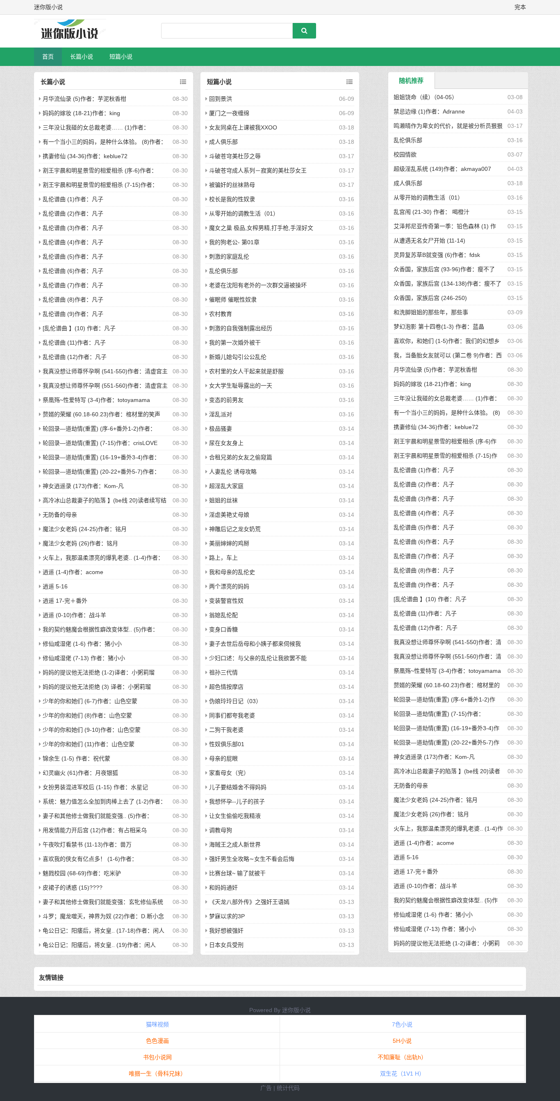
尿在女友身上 (226, 443)
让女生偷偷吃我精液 (235, 816)
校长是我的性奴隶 (232, 199)
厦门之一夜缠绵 (229, 113)
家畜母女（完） (229, 773)
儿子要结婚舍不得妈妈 (237, 787)
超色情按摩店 (226, 686)
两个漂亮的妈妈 (229, 586)
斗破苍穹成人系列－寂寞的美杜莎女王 (258, 170)
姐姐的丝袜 (223, 500)
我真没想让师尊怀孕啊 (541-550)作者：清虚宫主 (105, 371)
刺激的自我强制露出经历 (240, 328)
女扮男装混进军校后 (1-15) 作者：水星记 (95, 787)
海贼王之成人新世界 (235, 844)
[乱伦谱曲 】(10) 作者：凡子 (79, 328)
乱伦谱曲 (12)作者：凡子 (75, 357)
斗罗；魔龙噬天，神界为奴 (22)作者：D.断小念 (103, 916)
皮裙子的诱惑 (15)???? (72, 887)
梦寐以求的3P (227, 916)
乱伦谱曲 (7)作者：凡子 (73, 285)
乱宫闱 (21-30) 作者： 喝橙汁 (431, 212)
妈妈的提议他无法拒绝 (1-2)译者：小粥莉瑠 (99, 672)
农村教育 (220, 314)
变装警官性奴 (226, 600)
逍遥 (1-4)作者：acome (73, 572)
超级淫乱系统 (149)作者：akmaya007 (442, 169)
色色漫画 (157, 1040)
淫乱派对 (220, 414)
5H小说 (402, 1040)
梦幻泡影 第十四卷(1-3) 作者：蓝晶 (439, 326)
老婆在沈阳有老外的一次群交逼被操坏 (258, 285)
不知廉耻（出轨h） (402, 1057)
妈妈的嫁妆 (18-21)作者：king (81, 113)
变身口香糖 (223, 629)
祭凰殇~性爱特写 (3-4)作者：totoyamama (96, 400)
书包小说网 (157, 1057)
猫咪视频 (157, 1024)
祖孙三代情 (223, 672)
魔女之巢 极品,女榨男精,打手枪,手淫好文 (261, 228)
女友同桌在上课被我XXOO (243, 127)
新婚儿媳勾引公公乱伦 (237, 357)
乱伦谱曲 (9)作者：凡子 (73, 314)
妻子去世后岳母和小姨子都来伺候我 (255, 643)
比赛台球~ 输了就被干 (237, 873)
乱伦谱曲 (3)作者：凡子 (73, 228)
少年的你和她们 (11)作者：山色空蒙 (88, 744)
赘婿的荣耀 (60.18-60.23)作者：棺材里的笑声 (101, 414)
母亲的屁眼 (223, 758)
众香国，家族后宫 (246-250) (430, 298)
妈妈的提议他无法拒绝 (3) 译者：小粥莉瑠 (97, 686)
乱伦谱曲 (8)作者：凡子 (73, 299)
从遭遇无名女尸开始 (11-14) (429, 240)
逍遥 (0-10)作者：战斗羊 (74, 615)
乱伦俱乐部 (223, 271)
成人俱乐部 (223, 141)
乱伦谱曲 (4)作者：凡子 (73, 242)
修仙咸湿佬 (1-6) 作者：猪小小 (82, 643)
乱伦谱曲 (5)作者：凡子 (73, 256)
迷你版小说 (296, 1010)
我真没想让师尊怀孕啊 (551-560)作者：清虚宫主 (105, 385)
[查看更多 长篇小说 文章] (183, 82)
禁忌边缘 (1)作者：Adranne (429, 111)
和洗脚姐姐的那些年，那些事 (431, 312)
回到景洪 (220, 98)
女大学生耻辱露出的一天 (240, 385)
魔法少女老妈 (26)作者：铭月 (80, 543)
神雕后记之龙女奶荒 (235, 529)
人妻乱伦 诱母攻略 (233, 471)
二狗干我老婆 (226, 729)
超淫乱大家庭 (226, 486)
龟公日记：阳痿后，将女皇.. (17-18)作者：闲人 (103, 930)
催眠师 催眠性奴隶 (233, 299)
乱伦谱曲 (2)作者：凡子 (73, 213)
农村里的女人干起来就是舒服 (246, 371)
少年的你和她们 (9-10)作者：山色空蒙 (92, 729)
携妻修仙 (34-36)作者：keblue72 (85, 156)
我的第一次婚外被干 (235, 342)
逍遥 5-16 (55, 586)
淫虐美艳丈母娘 (229, 514)
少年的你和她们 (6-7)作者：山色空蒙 (90, 701)
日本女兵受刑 (226, 945)
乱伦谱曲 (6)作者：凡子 (73, 271)
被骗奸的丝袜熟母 (232, 185)
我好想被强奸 (226, 930)
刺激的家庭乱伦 (229, 256)
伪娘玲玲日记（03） (235, 701)
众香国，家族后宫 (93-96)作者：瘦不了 (444, 269)
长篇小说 (81, 56)
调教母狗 (220, 830)
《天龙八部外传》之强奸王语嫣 (249, 902)
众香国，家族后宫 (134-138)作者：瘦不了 (447, 283)
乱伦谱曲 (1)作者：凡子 (73, 199)
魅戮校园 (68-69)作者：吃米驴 (82, 873)
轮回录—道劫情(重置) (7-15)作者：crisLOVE (100, 443)
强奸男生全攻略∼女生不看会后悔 (251, 859)
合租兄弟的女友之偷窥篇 (240, 457)
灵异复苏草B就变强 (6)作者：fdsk (437, 255)
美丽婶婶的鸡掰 (229, 543)
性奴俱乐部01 (226, 744)
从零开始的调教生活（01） (244, 213)
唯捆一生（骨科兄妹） (157, 1073)
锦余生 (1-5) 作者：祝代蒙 (76, 758)
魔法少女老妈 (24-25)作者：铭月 (85, 529)
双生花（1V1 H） (402, 1073)
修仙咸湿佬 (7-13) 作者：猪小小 (84, 658)
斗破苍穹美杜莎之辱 (235, 156)
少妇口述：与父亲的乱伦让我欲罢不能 (258, 658)
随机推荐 (411, 80)
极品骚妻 (220, 428)
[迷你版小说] (77, 31)
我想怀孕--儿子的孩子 (237, 801)
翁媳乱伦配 (223, 615)
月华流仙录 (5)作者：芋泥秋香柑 (84, 98)
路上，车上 (223, 557)
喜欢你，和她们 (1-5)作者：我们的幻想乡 (447, 341)
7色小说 (402, 1024)
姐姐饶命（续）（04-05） (426, 97)
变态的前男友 (226, 400)
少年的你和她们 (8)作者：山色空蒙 (87, 715)
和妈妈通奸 (223, 887)
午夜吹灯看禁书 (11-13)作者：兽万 (87, 844)
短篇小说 (120, 56)
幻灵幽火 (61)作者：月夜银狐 (80, 773)
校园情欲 (405, 154)
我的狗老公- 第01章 (234, 242)
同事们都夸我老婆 (232, 715)
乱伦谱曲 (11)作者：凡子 (74, 342)
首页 (48, 56)
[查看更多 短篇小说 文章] (349, 82)
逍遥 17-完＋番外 (65, 600)
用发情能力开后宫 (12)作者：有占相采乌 (95, 830)
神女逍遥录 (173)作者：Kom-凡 (83, 486)
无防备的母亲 (60, 514)
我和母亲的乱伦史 (232, 572)
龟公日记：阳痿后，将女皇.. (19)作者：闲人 (99, 945)
